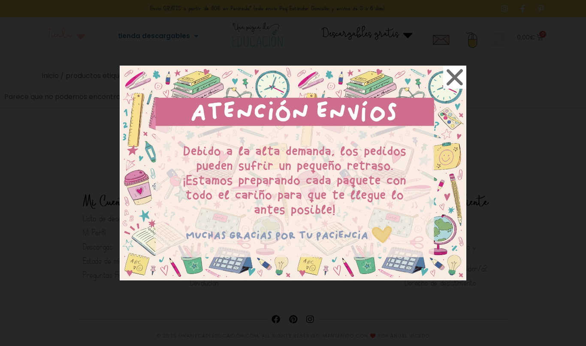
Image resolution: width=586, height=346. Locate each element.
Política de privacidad (304, 226)
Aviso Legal (353, 226)
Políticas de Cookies (244, 226)
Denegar (293, 206)
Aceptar (222, 206)
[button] (393, 120)
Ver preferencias (364, 206)
